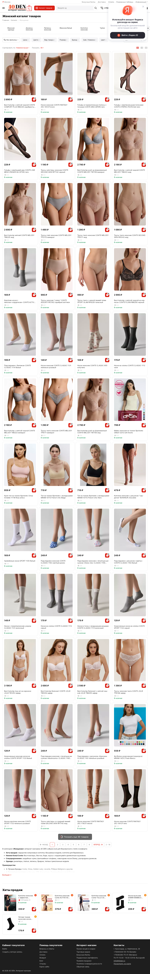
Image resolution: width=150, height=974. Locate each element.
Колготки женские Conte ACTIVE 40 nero (62, 897)
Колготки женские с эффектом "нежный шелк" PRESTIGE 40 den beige (25, 897)
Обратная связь (83, 967)
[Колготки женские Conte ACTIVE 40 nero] (47, 903)
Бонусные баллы (88, 2)
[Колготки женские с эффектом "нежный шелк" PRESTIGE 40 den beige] (10, 903)
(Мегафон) (125, 955)
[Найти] (96, 8)
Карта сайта (44, 967)
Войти (4, 949)
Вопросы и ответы (47, 949)
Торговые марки (83, 952)
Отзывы (43, 964)
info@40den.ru (119, 961)
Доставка (102, 2)
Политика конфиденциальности (89, 964)
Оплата (42, 955)
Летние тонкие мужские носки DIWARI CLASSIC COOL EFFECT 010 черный (25, 918)
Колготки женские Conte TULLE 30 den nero (99, 897)
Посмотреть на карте (122, 964)
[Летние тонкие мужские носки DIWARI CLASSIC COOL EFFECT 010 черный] (10, 924)
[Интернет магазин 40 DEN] (20, 8)
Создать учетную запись (12, 952)
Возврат (43, 958)
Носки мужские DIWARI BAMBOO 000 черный (134, 897)
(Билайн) (125, 952)
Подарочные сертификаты (87, 958)
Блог (41, 961)
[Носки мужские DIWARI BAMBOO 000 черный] (120, 903)
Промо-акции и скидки (86, 949)
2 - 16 (108, 845)
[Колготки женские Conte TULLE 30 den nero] (83, 903)
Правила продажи (84, 961)
